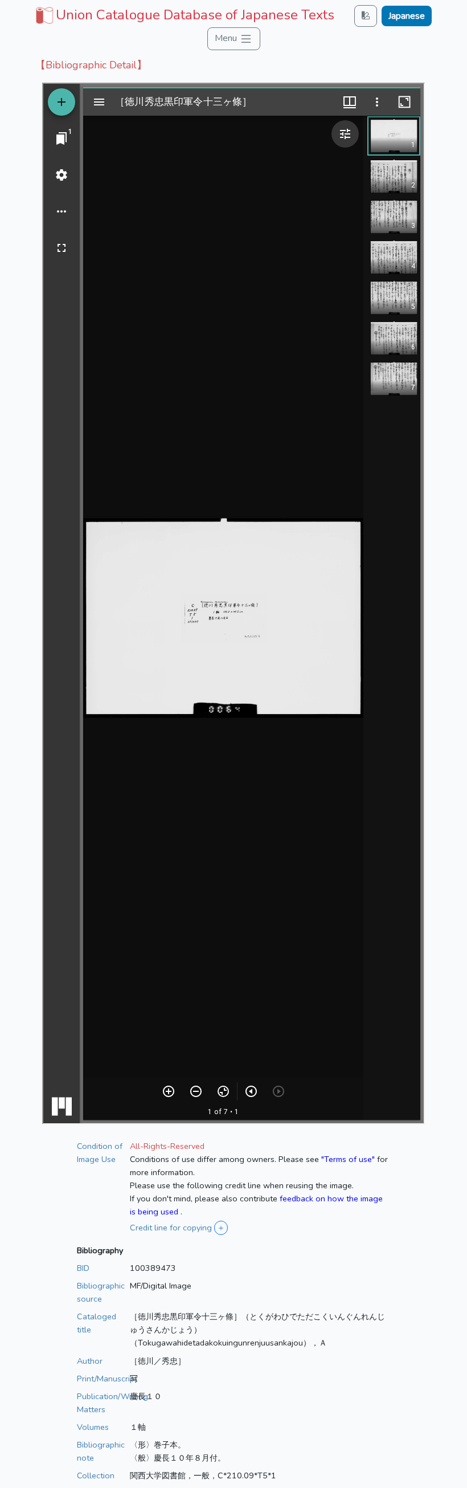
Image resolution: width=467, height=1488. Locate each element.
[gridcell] (183, 15)
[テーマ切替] (365, 15)
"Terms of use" (348, 1159)
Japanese (406, 16)
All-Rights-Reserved (167, 1146)
